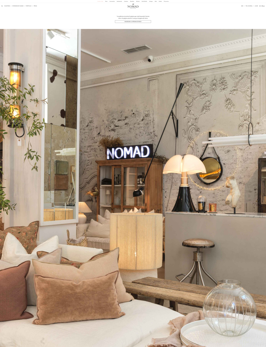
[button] (2, 6)
